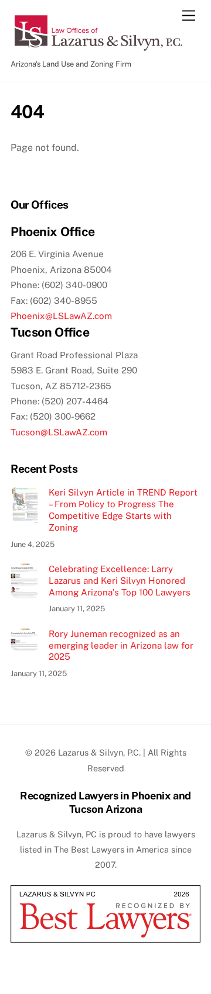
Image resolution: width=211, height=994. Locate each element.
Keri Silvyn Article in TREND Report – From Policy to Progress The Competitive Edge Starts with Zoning (123, 509)
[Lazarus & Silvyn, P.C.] (98, 48)
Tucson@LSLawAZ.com (59, 432)
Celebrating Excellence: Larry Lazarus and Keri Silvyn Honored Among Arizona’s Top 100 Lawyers (119, 580)
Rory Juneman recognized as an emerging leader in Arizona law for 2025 (121, 645)
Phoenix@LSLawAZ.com (61, 316)
